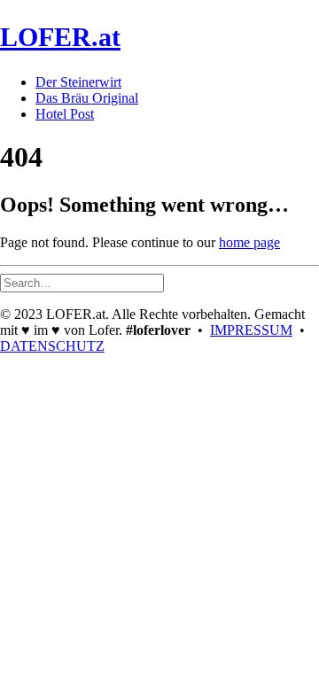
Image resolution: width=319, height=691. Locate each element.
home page (249, 242)
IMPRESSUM (251, 330)
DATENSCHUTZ (52, 345)
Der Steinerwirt (78, 81)
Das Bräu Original (86, 97)
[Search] (82, 282)
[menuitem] (177, 82)
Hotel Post (64, 113)
